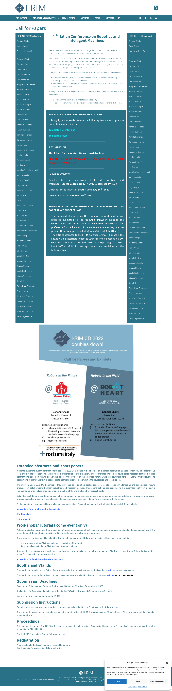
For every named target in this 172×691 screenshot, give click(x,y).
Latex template (24, 519)
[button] (167, 662)
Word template (24, 514)
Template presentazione (62, 129)
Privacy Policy (132, 687)
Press (97, 18)
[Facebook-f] (145, 18)
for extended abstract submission (44, 509)
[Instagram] (151, 18)
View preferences (158, 681)
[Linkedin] (140, 18)
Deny (137, 681)
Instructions (22, 509)
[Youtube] (156, 18)
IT (119, 18)
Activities (85, 18)
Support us (110, 18)
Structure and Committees (44, 18)
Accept (117, 681)
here (101, 153)
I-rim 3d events (68, 18)
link (99, 219)
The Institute (21, 18)
